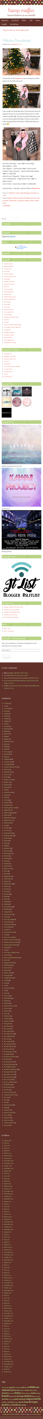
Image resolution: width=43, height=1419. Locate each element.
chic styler (7, 271)
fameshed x (7, 805)
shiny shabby (7, 998)
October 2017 (8, 1196)
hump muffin (21, 9)
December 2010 (8, 1361)
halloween (28, 1393)
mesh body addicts (9, 924)
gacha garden (8, 833)
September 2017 (8, 1199)
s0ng (28, 1398)
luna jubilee (7, 304)
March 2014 (7, 1306)
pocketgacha (7, 965)
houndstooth (21, 198)
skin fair (6, 1011)
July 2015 (6, 1265)
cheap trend (7, 269)
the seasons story (9, 1077)
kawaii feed (7, 364)
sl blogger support (9, 332)
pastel (12, 1399)
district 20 (7, 782)
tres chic (6, 1090)
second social (8, 369)
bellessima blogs (8, 266)
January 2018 (8, 1189)
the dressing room (9, 1052)
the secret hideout (9, 1082)
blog (5, 736)
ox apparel (20, 201)
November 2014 (8, 1285)
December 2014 (8, 1283)
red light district (8, 978)
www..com (21, 246)
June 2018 (7, 1176)
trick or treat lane (9, 1092)
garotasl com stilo (9, 284)
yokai (24, 1405)
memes (6, 917)
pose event (7, 968)
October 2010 (8, 1367)
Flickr (24, 20)
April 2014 (7, 1303)
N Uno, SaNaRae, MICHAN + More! (28, 678)
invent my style (8, 289)
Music (38, 20)
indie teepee (7, 879)
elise (23, 1390)
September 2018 (8, 1168)
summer (16, 1402)
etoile (5, 797)
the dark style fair (9, 1046)
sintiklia (4, 1402)
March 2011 (7, 1354)
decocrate (7, 775)
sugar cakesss (8, 337)
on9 (5, 950)
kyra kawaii (7, 302)
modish (38, 1396)
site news (6, 1008)
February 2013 (8, 1339)
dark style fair (8, 772)
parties (6, 960)
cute (37, 1387)
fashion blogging (25, 193)
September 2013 (8, 1321)
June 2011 (7, 1346)
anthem (6, 716)
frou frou (7, 830)
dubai (5, 790)
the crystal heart (8, 1044)
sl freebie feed (8, 377)
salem (5, 993)
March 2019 (7, 1153)
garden (6, 841)
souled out (7, 1016)
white (20, 1405)
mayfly (14, 1396)
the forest (7, 1059)
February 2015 (8, 1278)
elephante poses (9, 1390)
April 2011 (7, 1351)
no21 (5, 935)
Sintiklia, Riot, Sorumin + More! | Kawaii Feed (17, 686)
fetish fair (7, 815)
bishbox (6, 731)
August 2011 (7, 1341)
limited (6, 899)
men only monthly (9, 919)
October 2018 (8, 1166)
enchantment (8, 792)
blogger (6, 739)
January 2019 (8, 1158)
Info (30, 20)
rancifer (6, 322)
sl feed (6, 374)
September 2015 (8, 1260)
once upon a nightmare (11, 952)
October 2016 (8, 1227)
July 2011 (6, 1344)
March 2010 (7, 1372)
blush (5, 747)
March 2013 (7, 1336)
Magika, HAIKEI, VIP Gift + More (13, 607)
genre (6, 843)
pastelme (6, 320)
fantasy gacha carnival (10, 808)
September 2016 (8, 1229)
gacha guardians (9, 836)
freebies (6, 828)
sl (7, 1402)
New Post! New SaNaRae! (11, 617)
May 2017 (6, 1209)
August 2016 (7, 1232)
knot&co (6, 889)
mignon (34, 1396)
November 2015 (8, 1255)
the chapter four (8, 1034)
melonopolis (13, 201)
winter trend (7, 1120)
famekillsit (7, 279)
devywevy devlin (8, 274)
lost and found (8, 907)
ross (5, 985)
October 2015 (8, 1257)
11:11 (5, 706)
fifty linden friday (9, 818)
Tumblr (4, 24)
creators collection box (10, 767)
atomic (18, 1387)
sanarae (6, 996)
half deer (23, 1393)
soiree (6, 1013)
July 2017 (6, 1204)
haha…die (6, 287)
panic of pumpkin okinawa (11, 958)
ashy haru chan (8, 264)
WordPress (14, 24)
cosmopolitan (8, 764)
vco (10, 1405)
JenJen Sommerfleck (10, 678)
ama (7, 1387)
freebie (12, 1393)
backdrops (7, 729)
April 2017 (7, 1212)
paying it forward (9, 963)
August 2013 (7, 1323)
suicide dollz (7, 1019)
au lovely (6, 726)
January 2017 (7, 1219)
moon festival (8, 927)
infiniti (38, 1393)
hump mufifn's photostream (22, 248)
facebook (7, 224)
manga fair (7, 912)
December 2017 (8, 1191)
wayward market (9, 1113)
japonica (6, 881)
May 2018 (6, 1179)
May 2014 (6, 1301)
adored (4, 1387)
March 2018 (7, 1184)
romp (5, 983)
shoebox (6, 1001)
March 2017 (7, 1214)
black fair (6, 734)
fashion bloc (7, 810)
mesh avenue (8, 922)
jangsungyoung (8, 292)
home (5, 871)
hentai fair (7, 866)
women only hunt (9, 1123)
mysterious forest (9, 932)
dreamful (6, 787)
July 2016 (6, 1234)
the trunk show (8, 1087)
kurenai (6, 891)
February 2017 (8, 1217)
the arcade (7, 1029)
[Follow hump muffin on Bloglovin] (9, 237)
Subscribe (6, 656)
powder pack (7, 973)
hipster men (7, 869)
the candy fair (8, 1031)
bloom (6, 744)
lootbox (6, 904)
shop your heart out (9, 1006)
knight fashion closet (10, 297)
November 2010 (8, 1364)
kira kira (6, 886)
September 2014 (8, 1290)
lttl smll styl (7, 909)
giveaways (7, 851)
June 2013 (7, 1329)
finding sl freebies (9, 282)
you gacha (7, 1125)
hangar (6, 861)
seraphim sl (7, 330)
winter (32, 201)
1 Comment (6, 206)
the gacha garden (9, 1062)
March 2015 (7, 1275)
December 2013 (8, 1313)
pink (16, 1399)
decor (5, 777)
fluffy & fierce (8, 820)
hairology (34, 193)
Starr (5, 675)
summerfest (7, 1021)
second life (36, 1398)
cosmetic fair (8, 762)
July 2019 (6, 1143)
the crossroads (8, 1041)
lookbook (6, 902)
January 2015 (7, 1280)
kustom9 (6, 894)
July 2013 (6, 1326)
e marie (26, 1390)
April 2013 (7, 1334)
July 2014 (6, 1295)
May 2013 (6, 1331)
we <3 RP (6, 1115)
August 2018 (7, 1171)
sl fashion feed (8, 372)
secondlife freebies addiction (12, 327)
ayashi (22, 1387)
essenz (5, 1392)
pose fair (6, 970)
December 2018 (8, 1161)
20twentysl (7, 708)
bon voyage (7, 752)
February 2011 (8, 1356)
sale (5, 991)
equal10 (6, 795)
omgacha (6, 947)
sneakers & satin (9, 335)
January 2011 (7, 1359)
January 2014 (8, 1311)
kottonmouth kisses (9, 299)
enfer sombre (33, 1390)
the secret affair (8, 1079)
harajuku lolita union (10, 359)
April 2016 (7, 1242)
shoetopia (6, 1003)
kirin (34, 198)
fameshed (7, 802)
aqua (5, 724)
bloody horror (8, 741)
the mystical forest (9, 1072)
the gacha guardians (10, 1064)
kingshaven (29, 198)
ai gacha (6, 714)
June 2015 (7, 1267)
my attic (6, 930)
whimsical (7, 1118)
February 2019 (8, 1156)
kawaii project (8, 884)
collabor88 (11, 193)
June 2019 (7, 1146)
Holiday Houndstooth (17, 40)
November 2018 (8, 1163)
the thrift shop (8, 1085)
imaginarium (8, 876)
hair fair (6, 856)
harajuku (6, 864)
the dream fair (8, 1049)
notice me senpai (9, 937)
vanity (5, 1107)
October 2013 (8, 1318)
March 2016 (7, 1245)
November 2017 (8, 1194)
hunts (5, 874)
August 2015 (7, 1262)
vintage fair (7, 1110)
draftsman (7, 785)
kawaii (5, 1395)
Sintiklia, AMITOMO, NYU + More (18, 673)
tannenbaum (7, 1026)
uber (5, 1100)
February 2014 (8, 1308)
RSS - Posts (7, 628)
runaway (27, 201)
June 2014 (7, 1298)
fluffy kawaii (7, 823)
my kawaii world (8, 310)
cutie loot (6, 769)
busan (5, 757)
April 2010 (7, 1369)
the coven (7, 1039)
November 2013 (8, 1316)
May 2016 (6, 1240)
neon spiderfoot (8, 312)
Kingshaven (19, 78)
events (17, 193)
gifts (5, 846)
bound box (7, 754)
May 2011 (6, 1349)
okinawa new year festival (11, 940)
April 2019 (7, 1151)
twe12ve (6, 1097)
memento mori (8, 914)
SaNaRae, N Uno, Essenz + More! (18, 675)
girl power (7, 848)
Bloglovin (5, 20)
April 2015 (7, 1273)
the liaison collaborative (10, 1069)
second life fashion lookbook (12, 366)
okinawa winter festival (10, 945)
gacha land (7, 838)
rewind (6, 980)
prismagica (7, 975)
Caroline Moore (36, 1414)
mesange (20, 1396)
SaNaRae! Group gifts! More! (12, 612)
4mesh (6, 711)
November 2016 (8, 1224)
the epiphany (7, 1054)
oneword (6, 955)
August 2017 (7, 1201)
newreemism (8, 315)
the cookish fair (8, 1036)
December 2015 (8, 1252)
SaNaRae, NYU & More (10, 615)
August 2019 (7, 1140)
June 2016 (7, 1237)
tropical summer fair (10, 1095)
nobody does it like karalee (11, 317)
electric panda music (10, 276)
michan (27, 1395)
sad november (8, 988)
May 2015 (6, 1270)
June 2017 (7, 1206)
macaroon (7, 307)
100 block (6, 703)
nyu (9, 1399)
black (26, 1387)
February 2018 (8, 1186)
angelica (9, 198)
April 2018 (7, 1181)
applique (6, 721)
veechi (15, 1404)
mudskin (5, 1399)
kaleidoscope (7, 294)
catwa (32, 1387)
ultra (5, 1102)
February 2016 (8, 1247)
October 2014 (8, 1288)
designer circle (8, 780)
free (5, 825)
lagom (10, 1396)
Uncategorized (8, 1105)
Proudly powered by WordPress (11, 1414)
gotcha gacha (8, 853)
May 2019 (6, 1148)
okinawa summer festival (11, 942)
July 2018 (6, 1173)
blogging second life (10, 356)
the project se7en (9, 1074)
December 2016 (8, 1222)
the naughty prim (9, 340)
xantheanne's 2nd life (10, 342)
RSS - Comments (9, 631)
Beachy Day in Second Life (11, 610)
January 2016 (7, 1250)
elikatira (18, 1390)
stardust (11, 1402)
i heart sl (6, 361)
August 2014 (7, 1293)
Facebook (15, 20)
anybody (6, 719)
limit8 (5, 896)
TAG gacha (7, 1024)
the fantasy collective (10, 1057)
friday (15, 198)
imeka (33, 1393)
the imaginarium (9, 1067)
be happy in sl (8, 354)
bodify (5, 749)
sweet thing (23, 1402)
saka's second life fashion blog (12, 325)
